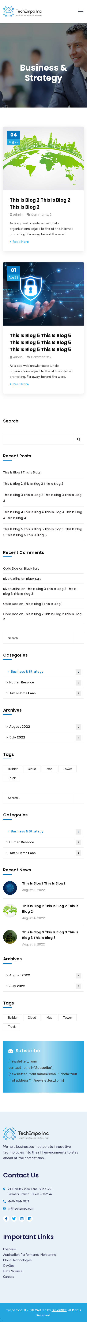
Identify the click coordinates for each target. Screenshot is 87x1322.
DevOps (9, 1266)
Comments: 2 (41, 215)
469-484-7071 (18, 1201)
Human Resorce (44, 682)
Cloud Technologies (17, 1260)
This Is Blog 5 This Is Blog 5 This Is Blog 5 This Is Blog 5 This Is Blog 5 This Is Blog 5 (40, 342)
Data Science (12, 1271)
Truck (12, 778)
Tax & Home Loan (44, 693)
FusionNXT (59, 1310)
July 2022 (44, 737)
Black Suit (31, 568)
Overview (9, 1249)
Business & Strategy (45, 671)
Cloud (32, 769)
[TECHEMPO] (22, 11)
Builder (13, 769)
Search (10, 421)
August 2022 (44, 727)
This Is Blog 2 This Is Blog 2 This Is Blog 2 (40, 203)
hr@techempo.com (21, 1208)
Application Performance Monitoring (29, 1255)
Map (49, 769)
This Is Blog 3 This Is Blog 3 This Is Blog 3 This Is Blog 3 (42, 498)
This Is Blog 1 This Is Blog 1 (22, 472)
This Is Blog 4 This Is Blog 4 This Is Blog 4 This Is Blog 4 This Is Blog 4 (42, 515)
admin (18, 215)
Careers (8, 1277)
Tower (67, 769)
